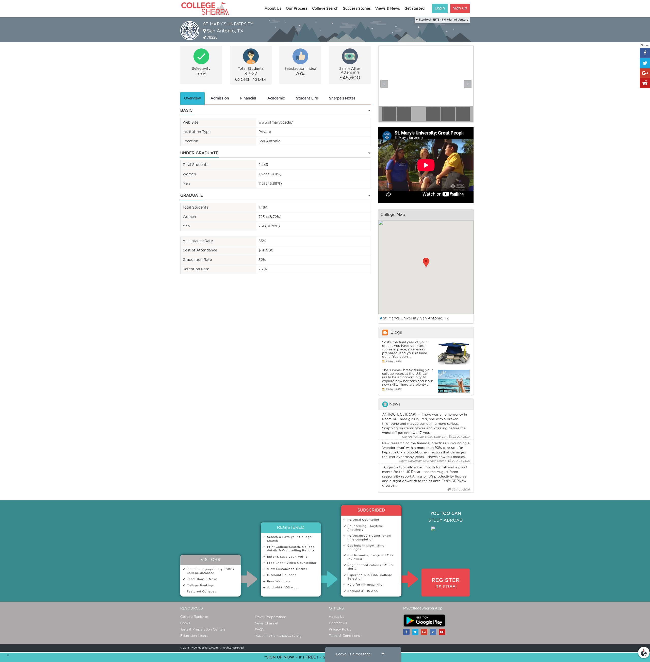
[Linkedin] (434, 632)
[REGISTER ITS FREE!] (445, 576)
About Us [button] (273, 8)
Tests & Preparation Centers (202, 629)
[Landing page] (643, 651)
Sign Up (460, 8)
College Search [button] (325, 8)
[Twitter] (416, 632)
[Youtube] (443, 632)
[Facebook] (407, 632)
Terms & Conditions (344, 636)
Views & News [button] (387, 8)
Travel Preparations (270, 617)
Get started (414, 8)
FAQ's (259, 630)
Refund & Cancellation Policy (278, 636)
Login (440, 8)
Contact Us (338, 623)
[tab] (192, 98)
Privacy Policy (340, 629)
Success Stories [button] (357, 8)
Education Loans (193, 636)
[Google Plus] (425, 632)
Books (185, 623)
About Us (336, 617)
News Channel (266, 623)
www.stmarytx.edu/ (275, 122)
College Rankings (194, 617)
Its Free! (446, 583)
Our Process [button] (296, 8)
